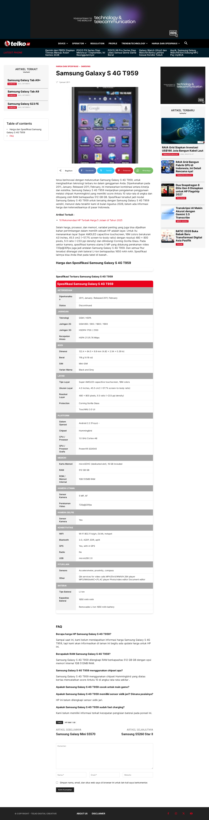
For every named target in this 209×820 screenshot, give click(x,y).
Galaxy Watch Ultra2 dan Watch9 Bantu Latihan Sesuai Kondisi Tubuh (153, 52)
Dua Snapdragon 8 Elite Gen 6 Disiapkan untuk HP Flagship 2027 (189, 190)
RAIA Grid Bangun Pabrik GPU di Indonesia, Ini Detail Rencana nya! (188, 166)
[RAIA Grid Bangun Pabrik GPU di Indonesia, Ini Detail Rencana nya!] (167, 166)
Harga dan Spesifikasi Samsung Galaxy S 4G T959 (24, 131)
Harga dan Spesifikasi (67, 66)
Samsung (12, 84)
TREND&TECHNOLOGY (170, 154)
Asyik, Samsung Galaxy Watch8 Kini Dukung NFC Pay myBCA (184, 52)
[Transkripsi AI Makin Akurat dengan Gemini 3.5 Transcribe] (167, 213)
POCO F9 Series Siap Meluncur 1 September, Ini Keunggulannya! (91, 52)
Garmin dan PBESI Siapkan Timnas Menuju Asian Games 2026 (60, 52)
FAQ (11, 136)
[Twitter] (184, 814)
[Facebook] (168, 814)
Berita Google (182, 221)
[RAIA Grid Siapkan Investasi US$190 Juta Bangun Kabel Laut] (183, 131)
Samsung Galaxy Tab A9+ (24, 80)
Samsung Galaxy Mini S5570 (75, 734)
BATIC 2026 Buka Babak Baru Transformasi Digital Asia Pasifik (189, 236)
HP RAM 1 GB (70, 722)
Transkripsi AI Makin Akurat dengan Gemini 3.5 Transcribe (189, 213)
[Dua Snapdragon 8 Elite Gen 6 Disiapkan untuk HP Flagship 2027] (167, 190)
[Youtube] (191, 814)
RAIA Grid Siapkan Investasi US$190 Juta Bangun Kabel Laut (182, 149)
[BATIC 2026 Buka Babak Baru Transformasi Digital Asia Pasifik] (167, 236)
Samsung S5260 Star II (137, 734)
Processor (181, 198)
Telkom (179, 244)
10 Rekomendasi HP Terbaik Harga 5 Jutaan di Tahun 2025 (90, 220)
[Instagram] (176, 814)
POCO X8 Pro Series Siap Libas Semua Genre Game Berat (122, 52)
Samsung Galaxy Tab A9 (23, 91)
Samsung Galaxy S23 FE (23, 103)
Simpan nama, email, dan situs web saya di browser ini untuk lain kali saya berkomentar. (104, 782)
